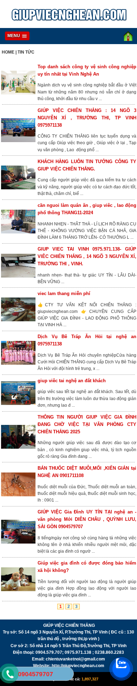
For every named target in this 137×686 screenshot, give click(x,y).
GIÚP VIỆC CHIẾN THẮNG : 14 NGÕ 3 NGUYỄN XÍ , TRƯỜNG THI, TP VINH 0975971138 (87, 118)
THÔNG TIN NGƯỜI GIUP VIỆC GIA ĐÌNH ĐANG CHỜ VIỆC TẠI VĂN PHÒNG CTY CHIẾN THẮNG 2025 (87, 424)
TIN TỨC (26, 52)
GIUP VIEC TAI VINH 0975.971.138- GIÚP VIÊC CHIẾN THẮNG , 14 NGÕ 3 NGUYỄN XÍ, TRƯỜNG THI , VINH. (87, 256)
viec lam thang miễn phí (64, 293)
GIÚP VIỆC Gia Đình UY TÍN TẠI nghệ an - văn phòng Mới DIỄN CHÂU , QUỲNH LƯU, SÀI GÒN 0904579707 (87, 519)
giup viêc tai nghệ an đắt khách (72, 380)
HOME (8, 52)
